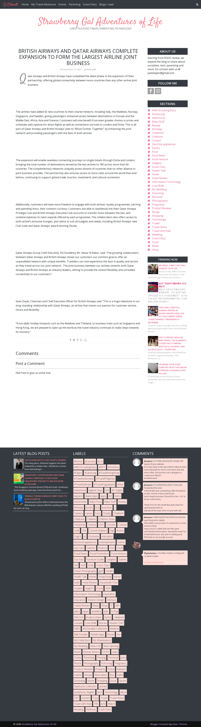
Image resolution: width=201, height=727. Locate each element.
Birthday (157, 129)
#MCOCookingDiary (164, 110)
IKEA (108, 588)
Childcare (157, 136)
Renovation (101, 675)
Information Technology (166, 182)
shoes (90, 680)
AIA (107, 490)
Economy (94, 536)
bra (97, 507)
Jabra (77, 611)
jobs (106, 611)
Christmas (79, 524)
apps (103, 496)
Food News (158, 155)
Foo (112, 548)
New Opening (111, 646)
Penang (101, 657)
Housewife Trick (108, 582)
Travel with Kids (161, 231)
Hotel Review (159, 178)
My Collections (82, 640)
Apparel (78, 496)
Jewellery (96, 611)
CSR (84, 530)
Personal (157, 197)
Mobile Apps (97, 634)
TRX (96, 704)
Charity (107, 513)
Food (155, 151)
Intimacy (111, 600)
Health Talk (159, 170)
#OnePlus (113, 467)
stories (103, 686)
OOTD (105, 652)
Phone (77, 663)
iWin (117, 605)
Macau (103, 623)
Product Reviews (161, 208)
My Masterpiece (102, 640)
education (107, 536)
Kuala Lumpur (94, 617)
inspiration (109, 594)
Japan (85, 611)
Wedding (157, 234)
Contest (122, 524)
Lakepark (119, 617)
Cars (97, 513)
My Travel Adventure (43, 4)
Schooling (79, 680)
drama (120, 530)
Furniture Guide (95, 559)
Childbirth (158, 133)
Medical (114, 628)
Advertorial (158, 118)
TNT (76, 698)
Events (62, 4)
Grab (91, 565)
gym (101, 571)
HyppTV (89, 588)
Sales (120, 675)
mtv (119, 634)
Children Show (107, 519)
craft (76, 530)
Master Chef (116, 623)
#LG (100, 461)
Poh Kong (106, 663)
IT (111, 605)
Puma (111, 669)
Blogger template (159, 724)
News (77, 652)
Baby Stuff (158, 121)
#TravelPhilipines (105, 478)
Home (25, 4)
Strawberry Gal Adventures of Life (100, 22)
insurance (79, 600)
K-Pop (114, 611)
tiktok (123, 692)
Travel (156, 223)
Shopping (157, 215)
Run (112, 675)
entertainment (107, 542)
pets (123, 657)
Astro (118, 496)
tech (99, 692)
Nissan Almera (91, 652)
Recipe (156, 212)
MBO (77, 628)
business (107, 507)
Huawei (78, 588)
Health (109, 571)
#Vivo (120, 484)
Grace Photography (85, 571)
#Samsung (158, 114)
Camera (78, 513)
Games (123, 559)
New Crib (95, 646)
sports (122, 680)
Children (91, 519)
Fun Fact (79, 559)
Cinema (92, 524)
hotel (77, 582)
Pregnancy (158, 204)
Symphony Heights (84, 692)
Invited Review (82, 605)
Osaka (77, 657)
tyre (103, 704)
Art (110, 496)
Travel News (159, 227)
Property (100, 669)
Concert (156, 140)
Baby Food (95, 501)
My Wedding (159, 189)
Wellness (91, 709)
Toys (95, 698)
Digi (112, 530)
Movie (110, 634)
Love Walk (158, 185)
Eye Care (79, 548)
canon (88, 513)
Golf (83, 565)
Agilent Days (95, 490)
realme (78, 675)
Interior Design (96, 600)
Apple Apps (91, 496)
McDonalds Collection (95, 628)
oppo (115, 652)
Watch (111, 704)
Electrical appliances (164, 144)
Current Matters (98, 530)
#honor (78, 461)
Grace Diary (90, 4)
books (89, 507)
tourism (85, 698)
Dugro (77, 536)
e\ (85, 536)
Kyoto (107, 617)
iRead (155, 246)
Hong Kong (105, 576)
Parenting (75, 4)
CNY (101, 524)
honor (117, 576)
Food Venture (160, 159)
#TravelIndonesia (83, 478)
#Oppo (78, 473)
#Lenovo (90, 461)
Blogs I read (106, 4)
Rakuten (121, 669)
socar (113, 680)
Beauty (156, 125)
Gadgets (157, 163)
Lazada (78, 623)
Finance (102, 548)
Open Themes (179, 724)
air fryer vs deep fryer (153, 562)
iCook (155, 242)
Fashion (91, 548)
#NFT (102, 467)
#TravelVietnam (82, 484)
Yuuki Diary (159, 238)
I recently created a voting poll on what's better (164, 555)
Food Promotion (99, 553)
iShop (155, 249)
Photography (160, 200)
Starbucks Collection (85, 686)
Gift (76, 565)
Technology (159, 219)
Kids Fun (79, 617)
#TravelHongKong (109, 473)
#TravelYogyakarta (104, 484)
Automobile (80, 501)
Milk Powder (81, 634)
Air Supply (117, 490)
